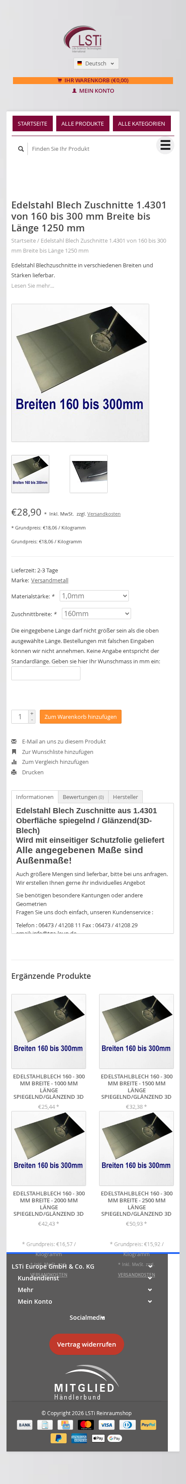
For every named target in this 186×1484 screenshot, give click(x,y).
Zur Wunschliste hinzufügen (57, 752)
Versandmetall (49, 580)
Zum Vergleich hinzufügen (55, 762)
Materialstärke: (32, 596)
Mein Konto (96, 91)
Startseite (32, 123)
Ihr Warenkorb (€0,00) (95, 80)
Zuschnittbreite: (33, 614)
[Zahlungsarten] (25, 1424)
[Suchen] (21, 149)
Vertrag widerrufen (86, 1344)
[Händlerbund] (86, 1382)
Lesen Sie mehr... (32, 285)
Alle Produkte (82, 123)
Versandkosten (104, 514)
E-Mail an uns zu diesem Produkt (63, 741)
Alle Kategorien (141, 123)
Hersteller (125, 797)
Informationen (35, 797)
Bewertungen (83, 797)
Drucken (32, 772)
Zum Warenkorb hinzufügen (81, 717)
